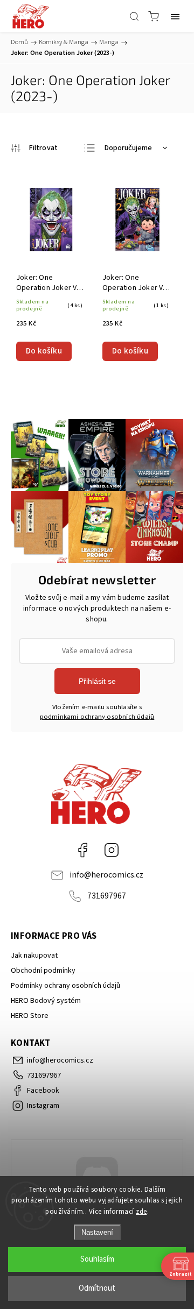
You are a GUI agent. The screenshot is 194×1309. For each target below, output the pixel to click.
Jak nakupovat (34, 955)
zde (141, 1211)
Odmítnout (97, 1288)
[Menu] (175, 16)
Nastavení (97, 1232)
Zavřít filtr (34, 148)
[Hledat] (134, 16)
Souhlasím (97, 1259)
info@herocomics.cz (106, 875)
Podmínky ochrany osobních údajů (65, 985)
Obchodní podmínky (43, 970)
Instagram (111, 850)
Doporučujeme (128, 148)
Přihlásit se (97, 681)
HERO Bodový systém (46, 1000)
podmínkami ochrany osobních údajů (97, 716)
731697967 (106, 896)
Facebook (82, 850)
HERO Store (29, 1015)
